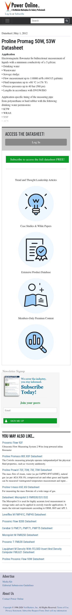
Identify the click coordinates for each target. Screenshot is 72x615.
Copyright (7, 607)
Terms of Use (62, 607)
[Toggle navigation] (7, 20)
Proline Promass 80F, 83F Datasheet (22, 456)
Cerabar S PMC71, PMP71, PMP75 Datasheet (27, 528)
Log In (8, 13)
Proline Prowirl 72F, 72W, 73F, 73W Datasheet (27, 470)
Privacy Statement (13, 610)
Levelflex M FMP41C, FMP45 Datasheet (24, 514)
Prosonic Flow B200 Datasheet (19, 521)
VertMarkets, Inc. (30, 607)
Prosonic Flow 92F (12, 442)
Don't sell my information (56, 610)
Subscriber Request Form (33, 610)
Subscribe (19, 13)
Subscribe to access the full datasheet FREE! (37, 159)
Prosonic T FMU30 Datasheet (18, 541)
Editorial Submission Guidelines (18, 585)
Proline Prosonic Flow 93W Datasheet (23, 559)
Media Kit (7, 581)
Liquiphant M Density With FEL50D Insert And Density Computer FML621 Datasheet (32, 550)
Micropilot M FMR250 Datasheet (20, 535)
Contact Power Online (13, 598)
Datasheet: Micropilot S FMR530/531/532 (25, 497)
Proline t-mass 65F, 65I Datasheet (20, 487)
